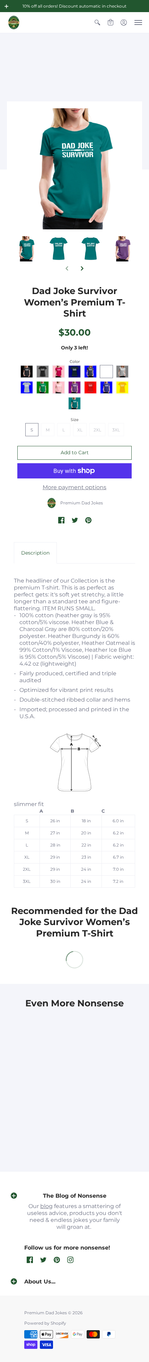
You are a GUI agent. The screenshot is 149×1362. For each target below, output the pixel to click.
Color (75, 361)
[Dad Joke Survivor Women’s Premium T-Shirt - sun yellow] (26, 249)
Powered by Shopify (45, 1323)
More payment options (74, 487)
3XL (116, 429)
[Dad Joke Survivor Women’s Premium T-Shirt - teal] (58, 249)
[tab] (35, 553)
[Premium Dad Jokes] (14, 22)
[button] (6, 6)
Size (75, 419)
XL (79, 429)
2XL (97, 429)
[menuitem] (97, 22)
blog (46, 1206)
